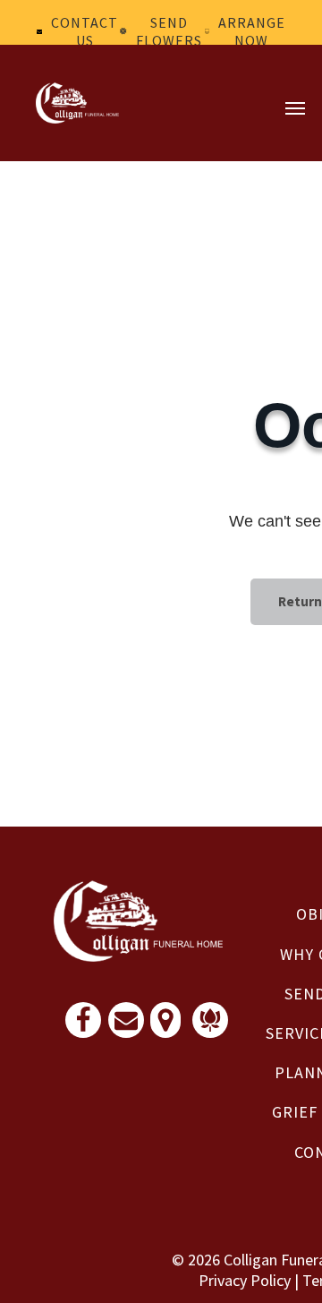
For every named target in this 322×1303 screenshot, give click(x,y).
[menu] (295, 108)
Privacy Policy (245, 1280)
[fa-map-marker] (165, 1027)
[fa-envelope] (126, 1026)
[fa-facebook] (83, 1027)
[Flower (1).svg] (210, 1026)
